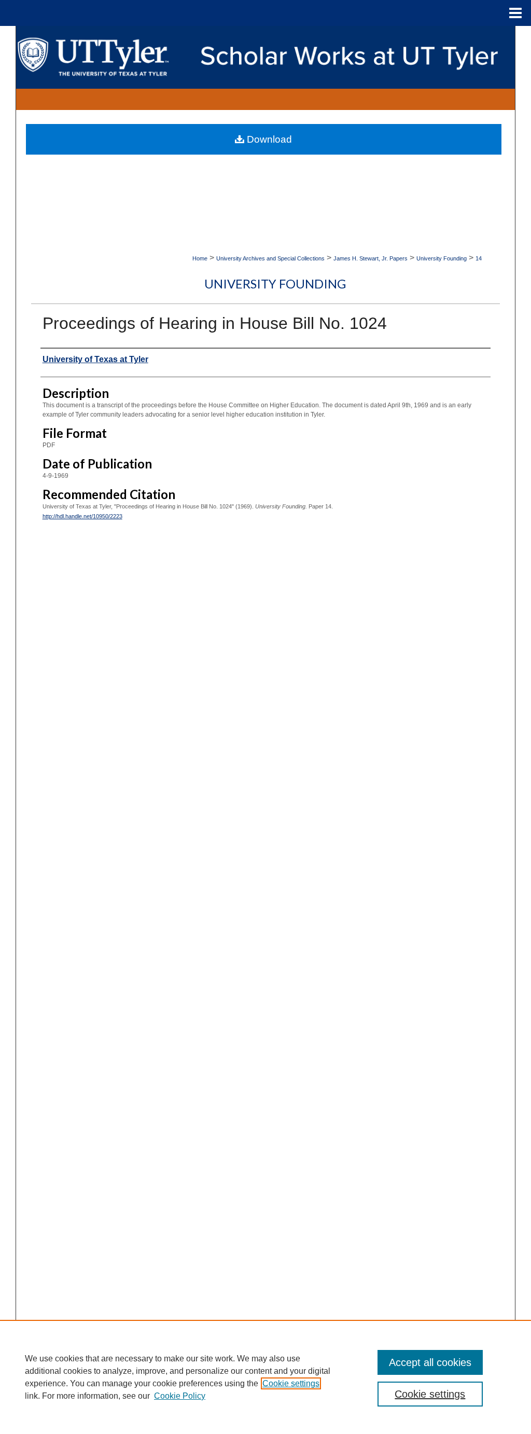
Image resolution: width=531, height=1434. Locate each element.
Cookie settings (290, 1383)
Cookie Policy (179, 1395)
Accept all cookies (430, 1362)
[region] (265, 1377)
